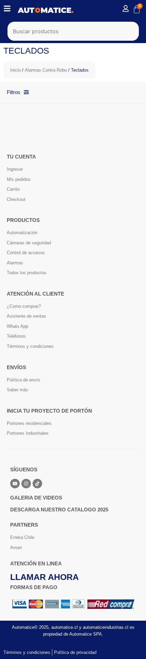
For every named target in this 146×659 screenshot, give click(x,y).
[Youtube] (15, 483)
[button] (131, 645)
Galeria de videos (36, 498)
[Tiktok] (37, 483)
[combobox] (73, 31)
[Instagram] (26, 483)
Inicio (15, 70)
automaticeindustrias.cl (105, 627)
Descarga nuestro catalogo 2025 (59, 509)
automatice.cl (64, 627)
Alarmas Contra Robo (46, 70)
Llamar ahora (44, 577)
